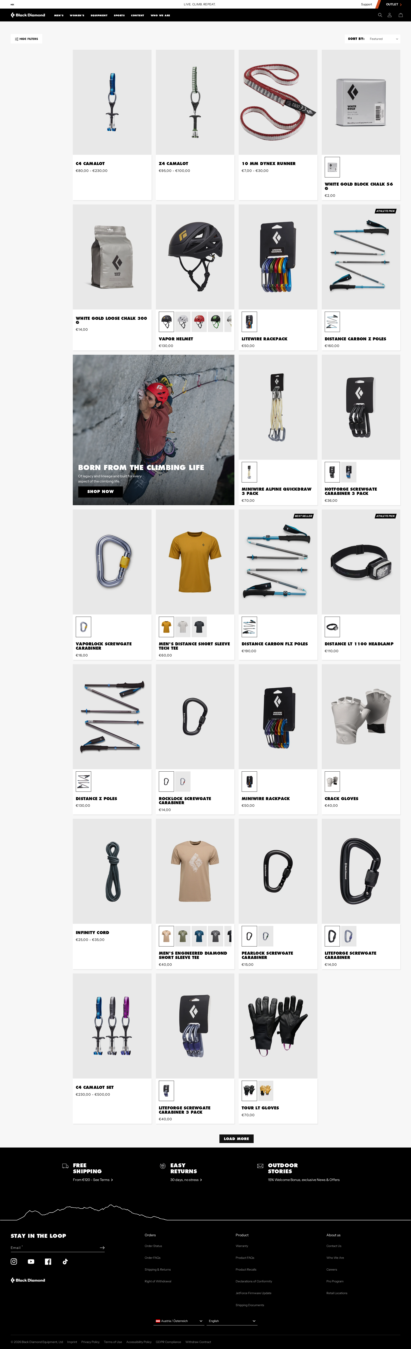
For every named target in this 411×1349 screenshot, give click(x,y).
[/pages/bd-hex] (12, 4)
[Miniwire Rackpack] (278, 716)
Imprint (72, 1342)
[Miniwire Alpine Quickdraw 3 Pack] (278, 407)
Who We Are (160, 15)
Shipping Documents (250, 1305)
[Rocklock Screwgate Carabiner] (195, 716)
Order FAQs (153, 1258)
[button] (59, 15)
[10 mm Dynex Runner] (278, 102)
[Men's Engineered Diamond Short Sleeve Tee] (195, 871)
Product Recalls (246, 1269)
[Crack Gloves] (361, 716)
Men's (59, 15)
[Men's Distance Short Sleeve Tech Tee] (195, 561)
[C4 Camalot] (112, 102)
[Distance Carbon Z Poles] (361, 256)
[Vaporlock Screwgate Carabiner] (112, 561)
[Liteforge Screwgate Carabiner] (361, 871)
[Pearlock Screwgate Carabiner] (278, 871)
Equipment (99, 15)
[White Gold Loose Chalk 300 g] (112, 256)
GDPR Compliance (168, 1342)
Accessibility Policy (139, 1342)
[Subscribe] (102, 1247)
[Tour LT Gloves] (278, 1026)
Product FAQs (245, 1258)
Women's (77, 15)
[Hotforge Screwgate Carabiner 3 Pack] (361, 407)
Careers (331, 1269)
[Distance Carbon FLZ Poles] (278, 561)
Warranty (242, 1246)
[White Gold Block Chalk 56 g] (361, 102)
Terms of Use (113, 1342)
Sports (119, 15)
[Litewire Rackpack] (278, 256)
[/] (28, 15)
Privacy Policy (90, 1342)
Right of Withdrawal (158, 1281)
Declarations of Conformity (254, 1281)
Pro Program (335, 1281)
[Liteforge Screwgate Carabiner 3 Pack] (195, 1026)
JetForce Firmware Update (253, 1293)
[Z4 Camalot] (195, 102)
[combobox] (178, 1321)
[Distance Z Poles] (112, 716)
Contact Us (333, 1246)
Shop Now (100, 491)
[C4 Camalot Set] (112, 1026)
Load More (236, 1138)
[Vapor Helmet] (195, 256)
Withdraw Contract (198, 1342)
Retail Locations (336, 1293)
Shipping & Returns (158, 1269)
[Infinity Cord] (112, 871)
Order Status (153, 1246)
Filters (28, 39)
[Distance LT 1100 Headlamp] (361, 561)
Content (137, 15)
